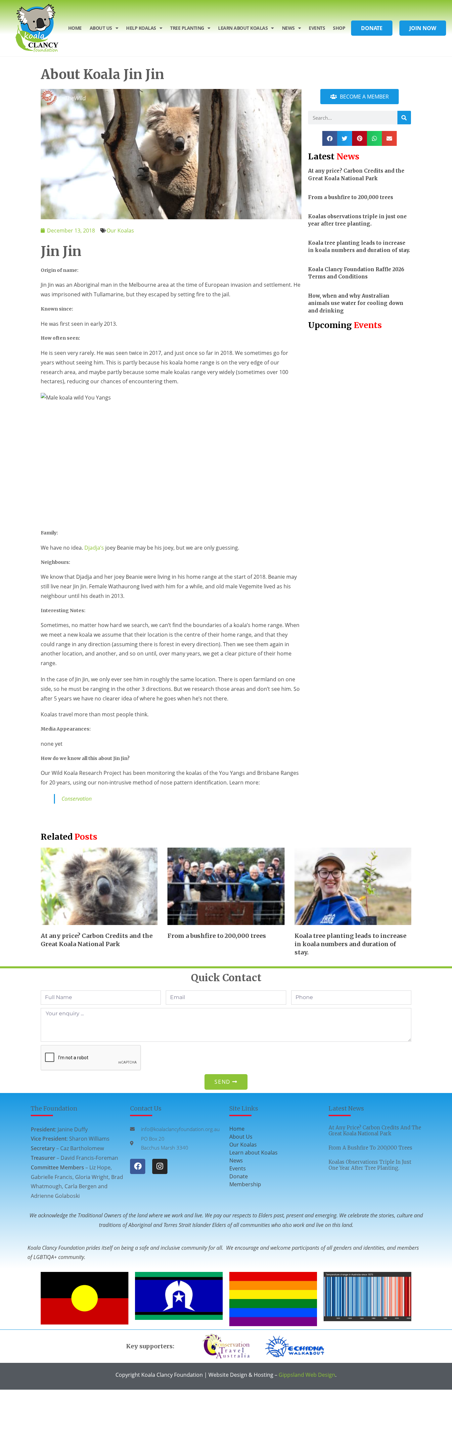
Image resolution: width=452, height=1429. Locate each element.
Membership (245, 1184)
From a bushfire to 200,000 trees (350, 197)
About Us (101, 28)
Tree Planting (187, 28)
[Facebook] (137, 1166)
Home (75, 28)
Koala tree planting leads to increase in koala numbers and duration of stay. (350, 944)
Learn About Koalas (243, 28)
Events (317, 28)
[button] (329, 138)
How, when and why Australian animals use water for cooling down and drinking (355, 303)
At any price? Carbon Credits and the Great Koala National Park (375, 1130)
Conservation (77, 798)
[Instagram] (159, 1166)
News (288, 28)
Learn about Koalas (253, 1152)
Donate (238, 1176)
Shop (339, 28)
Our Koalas (120, 230)
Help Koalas (141, 28)
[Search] (404, 117)
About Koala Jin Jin (102, 74)
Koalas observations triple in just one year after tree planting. (370, 1165)
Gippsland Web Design (307, 1374)
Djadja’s (94, 547)
